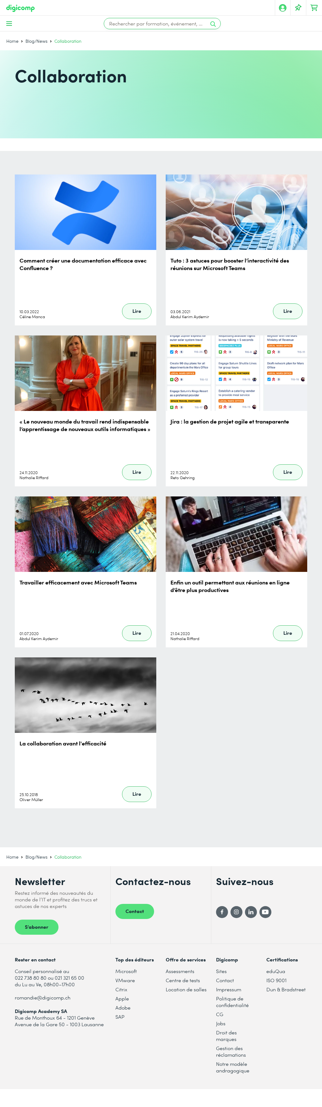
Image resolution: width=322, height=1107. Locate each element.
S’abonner (36, 926)
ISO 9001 (276, 980)
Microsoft (126, 971)
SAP (120, 1016)
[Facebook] (222, 912)
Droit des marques (226, 1035)
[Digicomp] (20, 8)
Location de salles (186, 989)
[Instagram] (236, 912)
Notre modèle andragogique (232, 1067)
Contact (134, 910)
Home (12, 41)
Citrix (121, 989)
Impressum (228, 989)
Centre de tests (183, 980)
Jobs (220, 1023)
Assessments (180, 971)
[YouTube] (265, 912)
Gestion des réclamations (231, 1051)
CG (219, 1014)
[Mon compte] (283, 8)
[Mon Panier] (314, 8)
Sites (221, 971)
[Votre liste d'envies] (298, 8)
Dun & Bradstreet (286, 989)
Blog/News (36, 41)
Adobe (122, 1007)
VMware (125, 980)
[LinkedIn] (251, 912)
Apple (122, 998)
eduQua (275, 971)
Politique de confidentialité (232, 1001)
